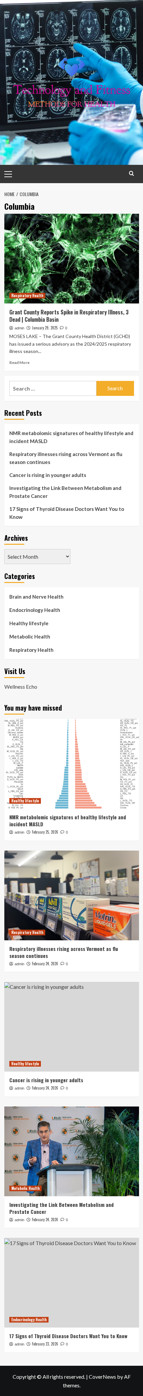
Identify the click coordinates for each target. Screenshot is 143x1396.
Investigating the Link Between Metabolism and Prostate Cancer (65, 492)
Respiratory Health (27, 295)
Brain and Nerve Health (36, 597)
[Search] (131, 173)
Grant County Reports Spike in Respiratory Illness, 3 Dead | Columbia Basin (69, 315)
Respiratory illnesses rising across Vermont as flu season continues (65, 458)
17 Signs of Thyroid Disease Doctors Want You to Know (66, 513)
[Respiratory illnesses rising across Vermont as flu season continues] (71, 895)
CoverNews (102, 1376)
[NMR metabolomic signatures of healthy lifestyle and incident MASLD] (71, 764)
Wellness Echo (20, 686)
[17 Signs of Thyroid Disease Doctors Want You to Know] (71, 1283)
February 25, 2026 (45, 832)
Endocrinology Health (34, 610)
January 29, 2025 (45, 327)
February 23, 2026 (45, 1343)
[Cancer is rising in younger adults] (71, 1027)
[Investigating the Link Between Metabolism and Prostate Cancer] (71, 1151)
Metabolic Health (29, 637)
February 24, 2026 (45, 963)
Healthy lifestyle (29, 623)
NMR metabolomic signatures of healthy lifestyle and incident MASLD (71, 437)
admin (19, 328)
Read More (19, 362)
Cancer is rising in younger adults (47, 475)
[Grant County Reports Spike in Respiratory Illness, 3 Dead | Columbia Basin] (71, 258)
